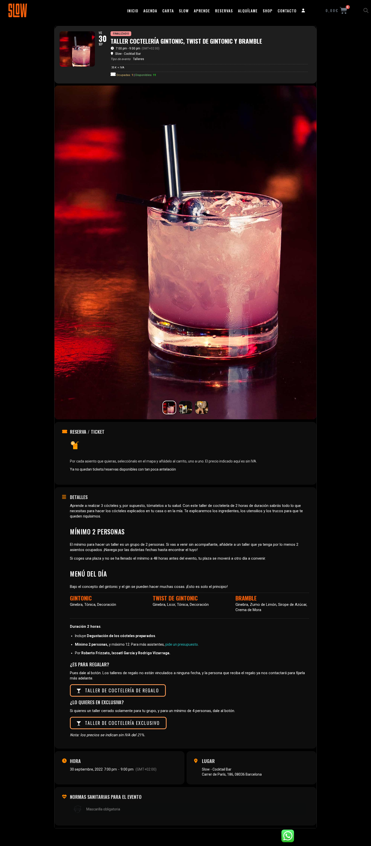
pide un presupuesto (181, 644)
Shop (268, 10)
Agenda (150, 10)
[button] (366, 11)
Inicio (132, 10)
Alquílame (248, 10)
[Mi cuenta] (303, 10)
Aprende (202, 10)
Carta (168, 10)
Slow (184, 10)
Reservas (224, 10)
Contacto (287, 10)
